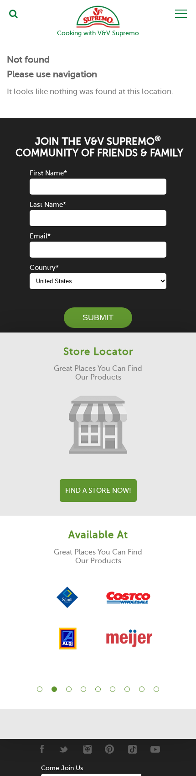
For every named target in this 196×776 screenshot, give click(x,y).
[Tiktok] (132, 749)
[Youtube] (155, 749)
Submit (98, 317)
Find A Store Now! (98, 490)
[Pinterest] (109, 749)
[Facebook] (41, 749)
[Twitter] (64, 749)
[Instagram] (87, 749)
